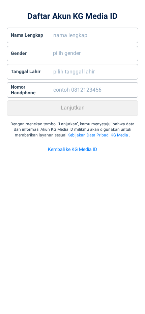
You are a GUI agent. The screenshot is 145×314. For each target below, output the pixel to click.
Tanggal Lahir (25, 71)
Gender (19, 53)
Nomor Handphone (23, 90)
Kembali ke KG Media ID (72, 149)
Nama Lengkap (27, 35)
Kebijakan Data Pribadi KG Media (97, 135)
